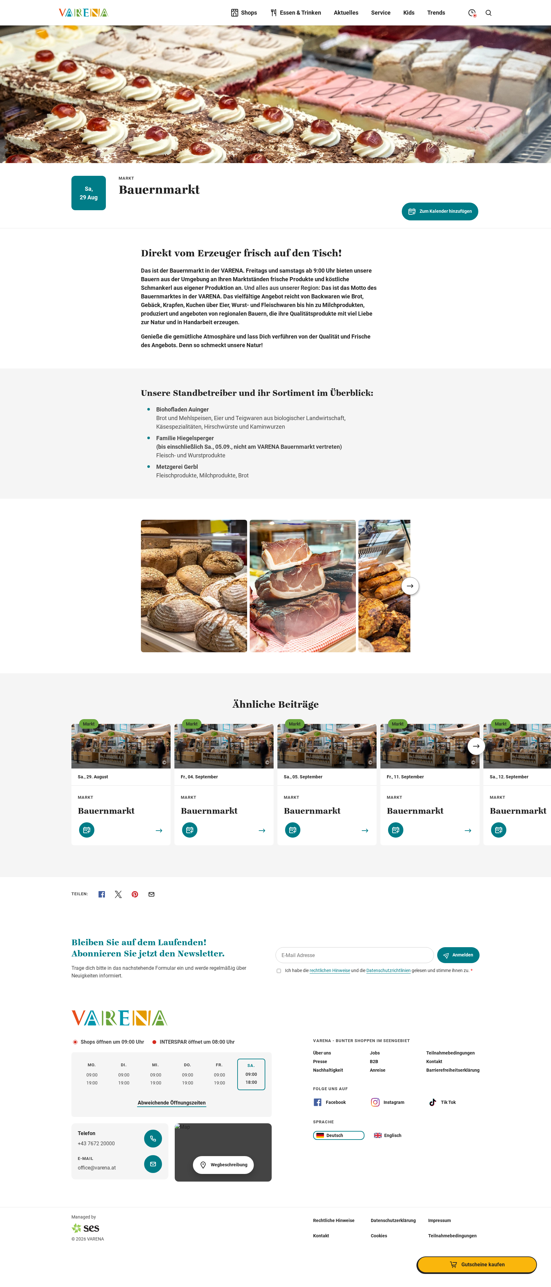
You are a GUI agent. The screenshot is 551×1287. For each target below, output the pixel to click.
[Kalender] (86, 830)
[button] (410, 586)
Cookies (379, 1235)
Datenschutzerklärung (393, 1220)
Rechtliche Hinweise (334, 1220)
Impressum (439, 1220)
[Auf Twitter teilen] (118, 894)
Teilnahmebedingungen (452, 1235)
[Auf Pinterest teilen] (135, 894)
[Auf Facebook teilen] (102, 894)
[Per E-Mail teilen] (151, 894)
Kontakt (321, 1235)
